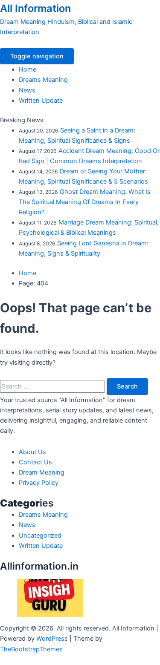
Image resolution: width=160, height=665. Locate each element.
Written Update (41, 100)
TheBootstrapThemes (31, 649)
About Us (32, 452)
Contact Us (35, 462)
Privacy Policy (38, 483)
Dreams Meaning (43, 79)
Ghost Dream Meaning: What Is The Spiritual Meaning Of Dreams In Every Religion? (85, 202)
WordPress (52, 638)
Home (27, 69)
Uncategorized (40, 535)
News (27, 90)
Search (127, 386)
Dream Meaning (41, 472)
